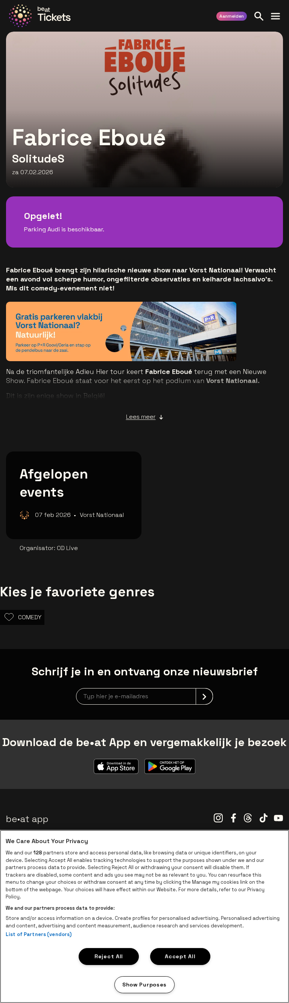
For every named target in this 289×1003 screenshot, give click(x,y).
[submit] (204, 696)
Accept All (180, 956)
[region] (144, 916)
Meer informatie (195, 344)
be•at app (27, 819)
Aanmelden (231, 16)
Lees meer (141, 417)
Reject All (108, 956)
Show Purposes (144, 984)
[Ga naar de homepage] (40, 16)
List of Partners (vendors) (38, 934)
